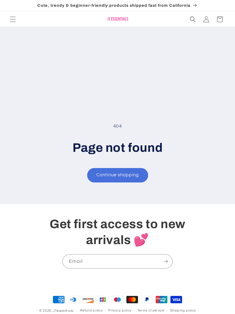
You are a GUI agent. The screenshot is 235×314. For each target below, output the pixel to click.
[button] (13, 19)
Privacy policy (120, 310)
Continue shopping (117, 175)
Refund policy (91, 310)
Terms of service (150, 310)
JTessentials (63, 310)
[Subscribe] (165, 261)
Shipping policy (183, 310)
